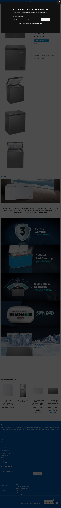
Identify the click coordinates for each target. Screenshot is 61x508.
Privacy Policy (39, 23)
